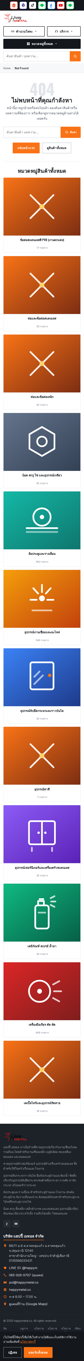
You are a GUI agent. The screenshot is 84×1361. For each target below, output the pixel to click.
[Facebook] (51, 5)
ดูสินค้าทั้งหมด (57, 148)
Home (7, 68)
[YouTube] (61, 5)
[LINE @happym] (70, 5)
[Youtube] (16, 1223)
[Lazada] (23, 5)
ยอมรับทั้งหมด (38, 1352)
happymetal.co (20, 1290)
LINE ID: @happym (23, 1268)
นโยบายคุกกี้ (28, 1341)
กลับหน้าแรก (26, 148)
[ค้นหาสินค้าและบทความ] (75, 56)
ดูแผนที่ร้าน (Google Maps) (28, 1304)
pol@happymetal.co (23, 1282)
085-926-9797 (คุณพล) (26, 1275)
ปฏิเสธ (12, 1352)
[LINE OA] (42, 5)
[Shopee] (14, 5)
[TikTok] (33, 5)
